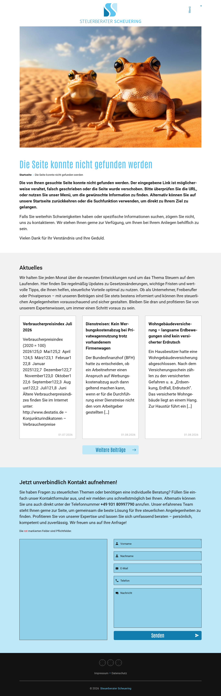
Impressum (101, 673)
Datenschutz (119, 673)
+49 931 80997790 (117, 504)
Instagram (110, 662)
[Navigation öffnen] (197, 9)
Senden (157, 635)
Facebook (102, 662)
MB (118, 662)
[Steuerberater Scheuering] (110, 10)
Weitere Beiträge (111, 449)
